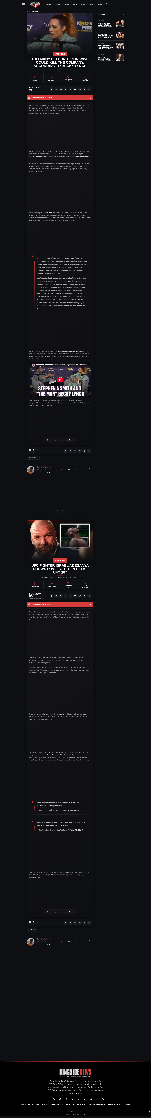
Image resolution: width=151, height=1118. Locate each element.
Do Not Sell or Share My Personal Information (75, 1114)
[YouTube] (75, 89)
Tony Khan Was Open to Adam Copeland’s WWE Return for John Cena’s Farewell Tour (104, 25)
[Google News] (61, 89)
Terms (127, 1104)
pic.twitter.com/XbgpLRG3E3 (49, 806)
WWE (57, 4)
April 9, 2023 (73, 810)
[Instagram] (80, 89)
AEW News (101, 20)
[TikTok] (97, 1099)
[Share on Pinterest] (80, 451)
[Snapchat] (84, 89)
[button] (107, 4)
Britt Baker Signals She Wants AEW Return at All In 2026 (105, 36)
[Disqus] (60, 1011)
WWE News (35, 11)
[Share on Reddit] (84, 451)
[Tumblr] (78, 1099)
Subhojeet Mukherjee (49, 71)
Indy (100, 4)
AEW (66, 4)
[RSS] (103, 1099)
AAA (83, 4)
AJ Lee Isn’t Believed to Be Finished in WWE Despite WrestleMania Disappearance (104, 59)
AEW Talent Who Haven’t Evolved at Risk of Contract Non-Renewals (105, 47)
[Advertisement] (42, 238)
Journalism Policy (96, 1104)
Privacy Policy (115, 1104)
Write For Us (42, 1104)
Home (48, 4)
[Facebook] (51, 89)
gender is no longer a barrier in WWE (71, 351)
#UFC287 (75, 803)
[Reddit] (89, 89)
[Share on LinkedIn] (75, 451)
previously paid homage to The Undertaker (56, 755)
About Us (70, 1104)
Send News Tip (27, 1104)
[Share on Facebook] (65, 451)
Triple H (32, 929)
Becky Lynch (33, 457)
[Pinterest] (70, 89)
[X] (56, 89)
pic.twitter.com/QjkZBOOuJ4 (55, 826)
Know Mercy (47, 213)
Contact (81, 1104)
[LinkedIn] (65, 89)
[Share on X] (70, 451)
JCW (91, 4)
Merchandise (57, 1104)
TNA (75, 4)
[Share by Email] (89, 451)
